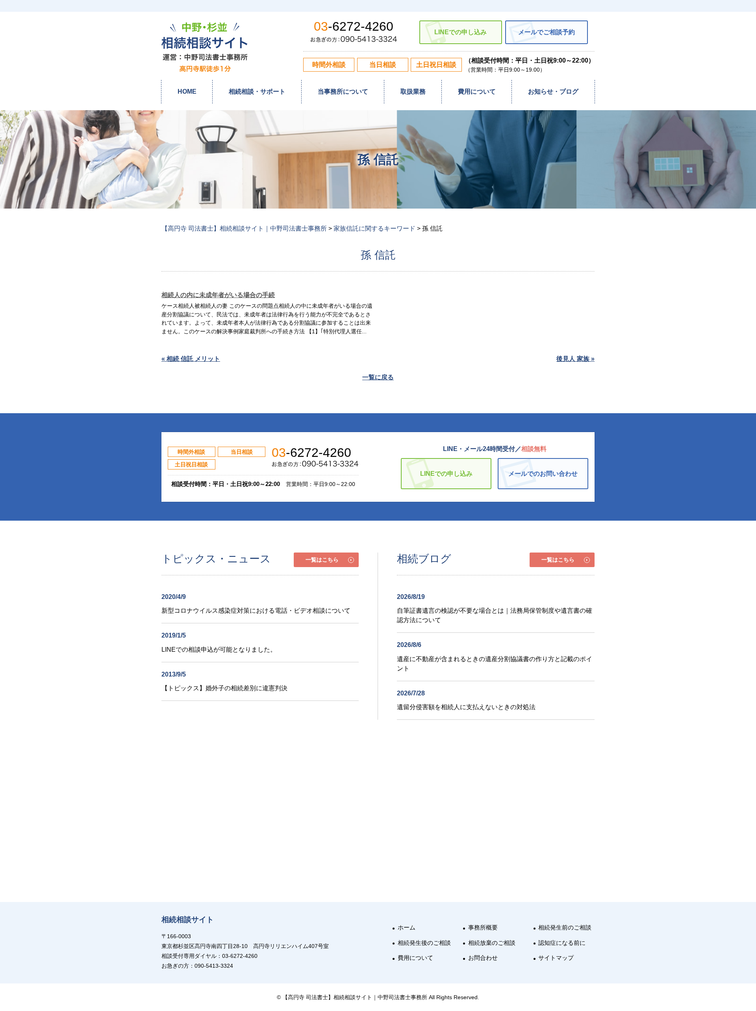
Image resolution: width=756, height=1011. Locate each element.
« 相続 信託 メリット (190, 358)
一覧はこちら (322, 559)
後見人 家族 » (575, 358)
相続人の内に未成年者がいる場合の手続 (218, 295)
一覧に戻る (378, 377)
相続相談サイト (187, 919)
